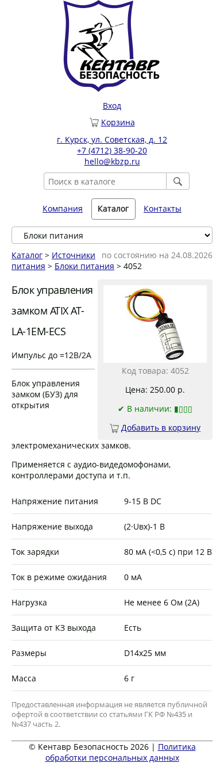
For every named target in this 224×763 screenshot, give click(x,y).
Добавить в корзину (160, 427)
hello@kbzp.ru (112, 161)
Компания (63, 208)
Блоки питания (84, 265)
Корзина (118, 122)
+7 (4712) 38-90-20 (112, 150)
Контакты (162, 208)
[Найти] (178, 181)
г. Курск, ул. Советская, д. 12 (112, 139)
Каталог (27, 255)
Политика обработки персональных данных (120, 752)
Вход (112, 105)
